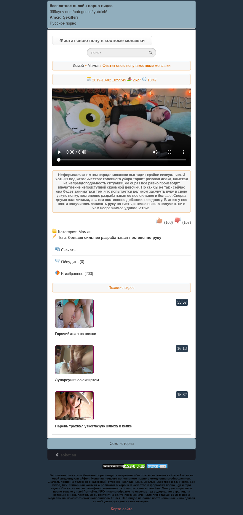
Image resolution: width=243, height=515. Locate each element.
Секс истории (122, 443)
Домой (78, 66)
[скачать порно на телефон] (113, 467)
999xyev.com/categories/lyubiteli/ (78, 11)
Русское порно (63, 23)
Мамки (93, 66)
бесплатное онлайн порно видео (81, 6)
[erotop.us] (134, 467)
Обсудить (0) (72, 262)
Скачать (68, 250)
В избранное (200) (76, 273)
